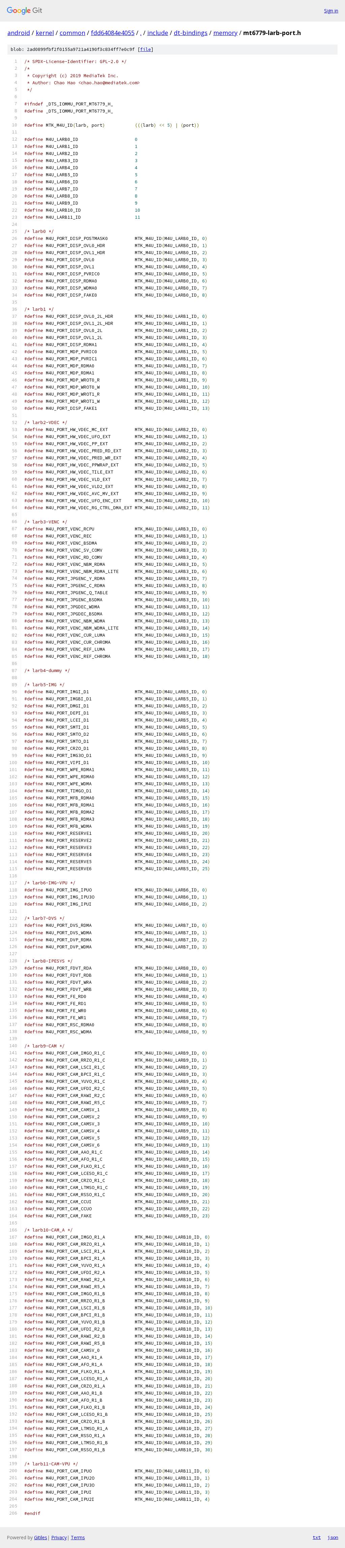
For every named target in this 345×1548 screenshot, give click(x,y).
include (157, 33)
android (18, 33)
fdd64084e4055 (112, 33)
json (332, 1537)
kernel (45, 33)
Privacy (59, 1537)
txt (317, 1537)
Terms (78, 1537)
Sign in (331, 10)
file (145, 49)
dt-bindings (191, 33)
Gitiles (40, 1537)
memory (225, 33)
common (72, 33)
